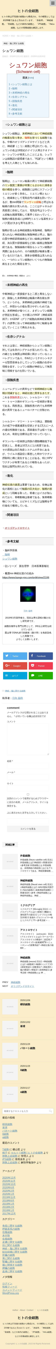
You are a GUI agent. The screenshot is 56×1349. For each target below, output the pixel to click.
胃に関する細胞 (11, 1258)
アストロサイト (29, 930)
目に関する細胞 (11, 1245)
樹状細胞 (25, 1004)
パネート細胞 (27, 1048)
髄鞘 (6, 554)
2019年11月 (8, 1197)
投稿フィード (9, 1286)
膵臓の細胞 (8, 1268)
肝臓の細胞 (8, 1255)
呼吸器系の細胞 (11, 1229)
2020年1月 (8, 1194)
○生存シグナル (18, 97)
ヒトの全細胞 (28, 11)
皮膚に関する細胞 (12, 1242)
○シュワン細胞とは (20, 84)
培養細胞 (7, 1232)
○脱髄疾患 (15, 101)
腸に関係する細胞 (12, 1265)
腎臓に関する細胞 (12, 1261)
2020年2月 (8, 1190)
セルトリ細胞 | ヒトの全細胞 (27, 1152)
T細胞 (5, 1149)
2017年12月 (9, 1213)
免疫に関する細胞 (12, 1225)
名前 (10, 761)
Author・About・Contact (22, 1310)
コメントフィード (12, 1290)
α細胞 (23, 1092)
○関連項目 (15, 109)
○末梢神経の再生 (19, 92)
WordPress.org (10, 1293)
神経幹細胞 (26, 880)
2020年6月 (8, 1187)
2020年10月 (9, 1184)
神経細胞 (25, 957)
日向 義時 (17, 698)
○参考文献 (15, 113)
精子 (4, 1152)
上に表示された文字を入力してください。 (27, 812)
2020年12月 (9, 1177)
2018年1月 (8, 1210)
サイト (10, 783)
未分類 (6, 1235)
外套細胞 (25, 855)
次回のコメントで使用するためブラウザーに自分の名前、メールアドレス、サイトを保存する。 (27, 802)
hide (31, 77)
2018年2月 (8, 1207)
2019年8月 (8, 1200)
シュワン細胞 (9, 558)
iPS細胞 (6, 1159)
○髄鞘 (13, 88)
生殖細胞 (7, 1238)
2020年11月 (8, 1181)
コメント (11, 721)
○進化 (13, 105)
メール (11, 772)
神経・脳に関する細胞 (15, 691)
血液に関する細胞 (12, 1271)
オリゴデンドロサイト (17, 528)
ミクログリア (27, 905)
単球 (22, 1026)
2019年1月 (8, 1203)
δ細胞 (23, 1070)
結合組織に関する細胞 (14, 1252)
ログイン (7, 1283)
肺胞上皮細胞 (9, 1156)
